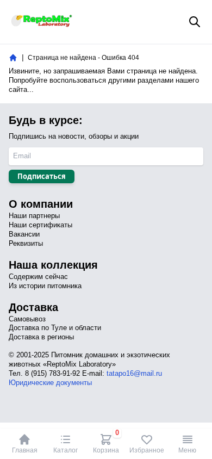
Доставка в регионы (41, 337)
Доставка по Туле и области (55, 328)
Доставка (33, 307)
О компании (41, 204)
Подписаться (41, 176)
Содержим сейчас (38, 276)
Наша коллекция (53, 265)
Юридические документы (50, 383)
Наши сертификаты (40, 225)
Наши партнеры (34, 216)
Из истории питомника (45, 286)
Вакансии (24, 234)
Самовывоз (27, 319)
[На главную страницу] (13, 57)
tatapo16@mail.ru (134, 373)
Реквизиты (26, 243)
